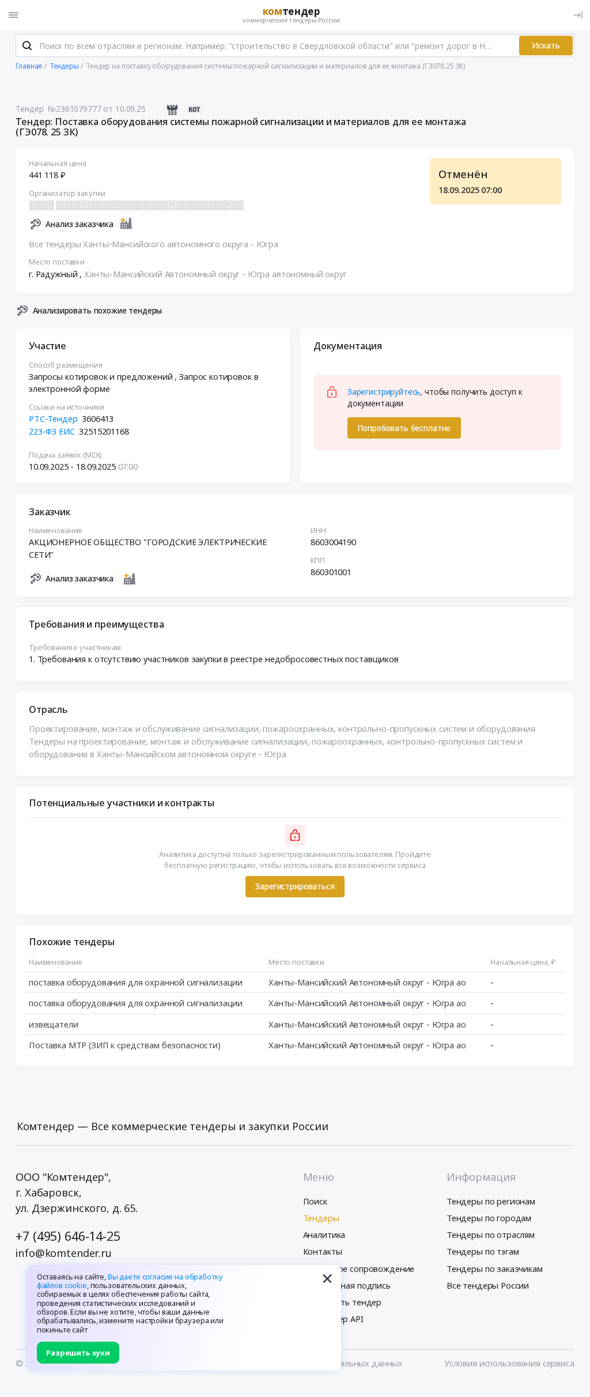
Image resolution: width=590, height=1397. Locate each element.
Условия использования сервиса (509, 1363)
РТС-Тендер (53, 418)
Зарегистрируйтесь (384, 391)
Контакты (322, 1251)
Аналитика (324, 1234)
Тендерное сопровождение (359, 1268)
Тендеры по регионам (491, 1201)
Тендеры (321, 1218)
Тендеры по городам (489, 1218)
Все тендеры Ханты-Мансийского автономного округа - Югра (153, 244)
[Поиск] (27, 45)
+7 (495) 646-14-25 (68, 1236)
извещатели (53, 1024)
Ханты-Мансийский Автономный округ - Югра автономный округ (215, 274)
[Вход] (578, 15)
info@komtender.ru (64, 1253)
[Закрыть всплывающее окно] (327, 1279)
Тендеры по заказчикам (495, 1268)
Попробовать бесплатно (404, 427)
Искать (546, 45)
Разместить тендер (342, 1302)
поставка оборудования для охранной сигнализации (136, 982)
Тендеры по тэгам (483, 1251)
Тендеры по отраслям (491, 1234)
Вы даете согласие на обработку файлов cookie (130, 1280)
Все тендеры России (488, 1285)
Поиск (315, 1201)
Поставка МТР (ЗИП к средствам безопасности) (125, 1045)
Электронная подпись (347, 1285)
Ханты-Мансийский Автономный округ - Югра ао (367, 982)
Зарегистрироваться (294, 886)
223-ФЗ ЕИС (52, 431)
